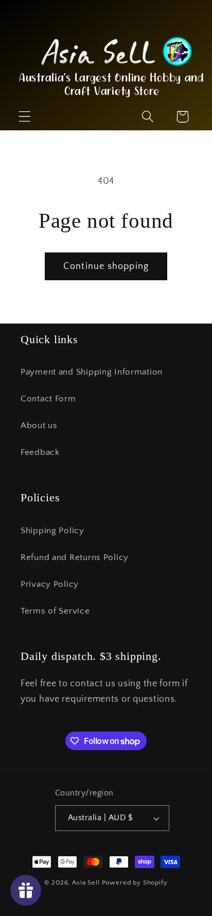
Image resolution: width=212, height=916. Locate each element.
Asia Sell (86, 882)
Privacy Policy (50, 584)
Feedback (40, 452)
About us (39, 425)
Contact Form (48, 398)
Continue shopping (106, 266)
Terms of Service (55, 611)
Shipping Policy (52, 530)
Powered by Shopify (135, 882)
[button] (25, 65)
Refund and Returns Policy (75, 557)
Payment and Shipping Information (92, 372)
